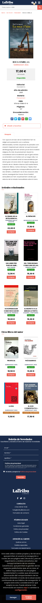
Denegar (13, 597)
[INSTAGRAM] (24, 498)
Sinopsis (7, 134)
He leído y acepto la (20, 472)
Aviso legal (21, 523)
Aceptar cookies (28, 597)
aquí (26, 587)
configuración (21, 590)
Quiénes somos (21, 542)
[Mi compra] (32, 2)
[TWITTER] (21, 498)
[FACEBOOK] (17, 498)
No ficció (10, 13)
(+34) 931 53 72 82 (21, 507)
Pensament (17, 13)
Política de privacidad (28, 472)
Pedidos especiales (21, 545)
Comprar (11, 232)
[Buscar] (39, 7)
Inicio (3, 13)
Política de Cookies (21, 532)
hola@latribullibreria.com (21, 510)
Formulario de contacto (21, 513)
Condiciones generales (21, 526)
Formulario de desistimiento (21, 548)
